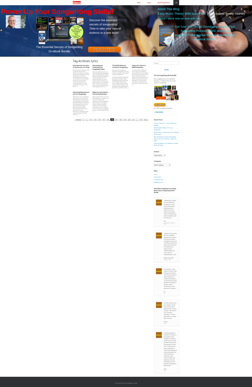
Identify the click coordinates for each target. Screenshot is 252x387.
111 (91, 119)
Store (149, 3)
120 (129, 119)
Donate (166, 69)
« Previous (78, 119)
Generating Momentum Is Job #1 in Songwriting (81, 93)
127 (141, 119)
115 (108, 119)
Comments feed (158, 179)
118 (120, 119)
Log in (155, 174)
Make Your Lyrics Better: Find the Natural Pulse (100, 93)
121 (133, 119)
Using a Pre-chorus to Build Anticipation (139, 66)
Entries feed (157, 177)
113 (99, 119)
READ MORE (159, 112)
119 (125, 119)
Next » (146, 119)
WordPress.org (158, 182)
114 (104, 119)
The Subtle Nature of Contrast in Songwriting (119, 66)
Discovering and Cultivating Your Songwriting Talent (99, 67)
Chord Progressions (164, 3)
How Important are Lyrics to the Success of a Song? (81, 66)
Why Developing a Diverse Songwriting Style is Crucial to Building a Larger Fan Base (165, 139)
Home (139, 3)
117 (116, 119)
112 (95, 119)
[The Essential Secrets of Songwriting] (77, 2)
